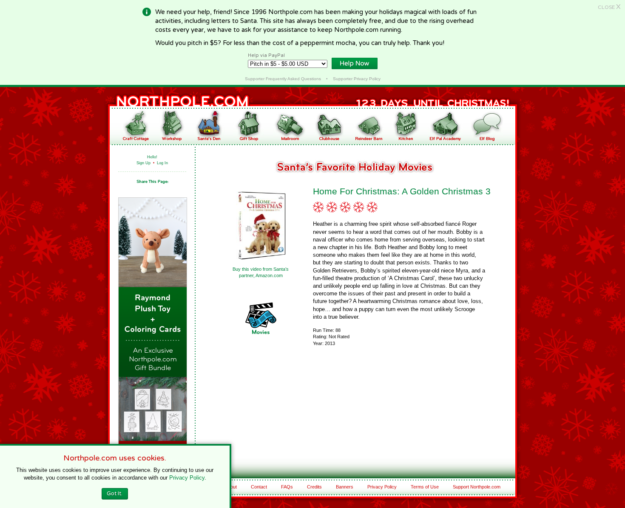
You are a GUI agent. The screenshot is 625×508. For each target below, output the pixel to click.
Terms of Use (425, 486)
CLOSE (609, 7)
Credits (314, 486)
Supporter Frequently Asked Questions (283, 78)
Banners (344, 486)
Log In (162, 163)
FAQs (287, 486)
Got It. (114, 493)
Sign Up (143, 163)
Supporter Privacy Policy (357, 78)
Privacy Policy (382, 486)
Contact (259, 486)
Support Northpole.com (476, 486)
